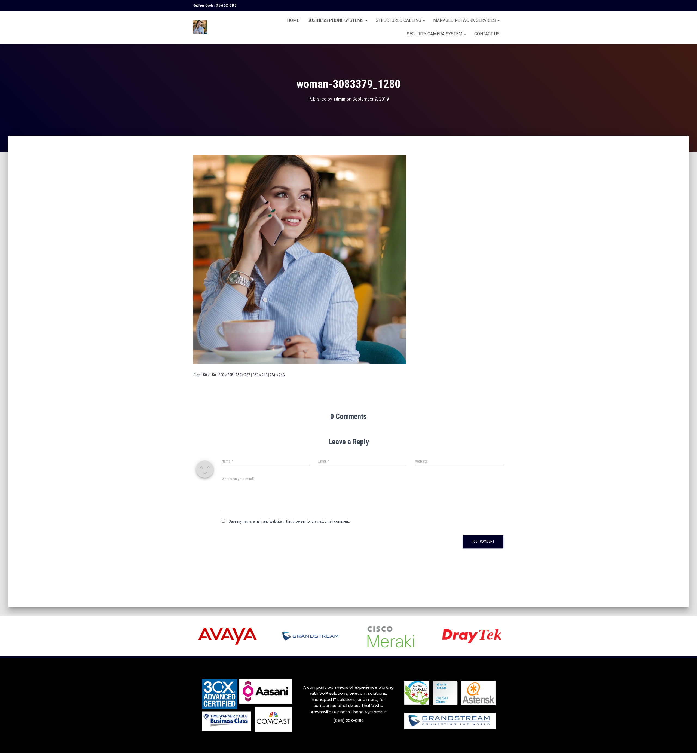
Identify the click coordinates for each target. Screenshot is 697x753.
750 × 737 (243, 375)
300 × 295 (225, 375)
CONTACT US (487, 33)
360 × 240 (260, 375)
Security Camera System (435, 33)
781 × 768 (277, 375)
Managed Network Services (465, 20)
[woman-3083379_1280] (299, 259)
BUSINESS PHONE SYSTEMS (336, 20)
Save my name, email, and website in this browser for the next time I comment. (289, 521)
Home (293, 20)
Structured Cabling (399, 20)
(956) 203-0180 (226, 5)
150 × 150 (208, 375)
